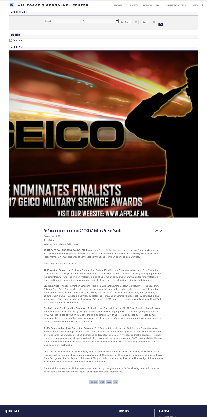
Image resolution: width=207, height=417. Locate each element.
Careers (124, 411)
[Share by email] (161, 230)
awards (102, 382)
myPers (112, 368)
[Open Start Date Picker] (136, 21)
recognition (93, 382)
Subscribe (18, 40)
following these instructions (108, 371)
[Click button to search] (160, 24)
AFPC (115, 382)
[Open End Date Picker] (154, 21)
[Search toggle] (203, 5)
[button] (3, 5)
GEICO (109, 382)
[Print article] (156, 230)
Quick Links (12, 411)
